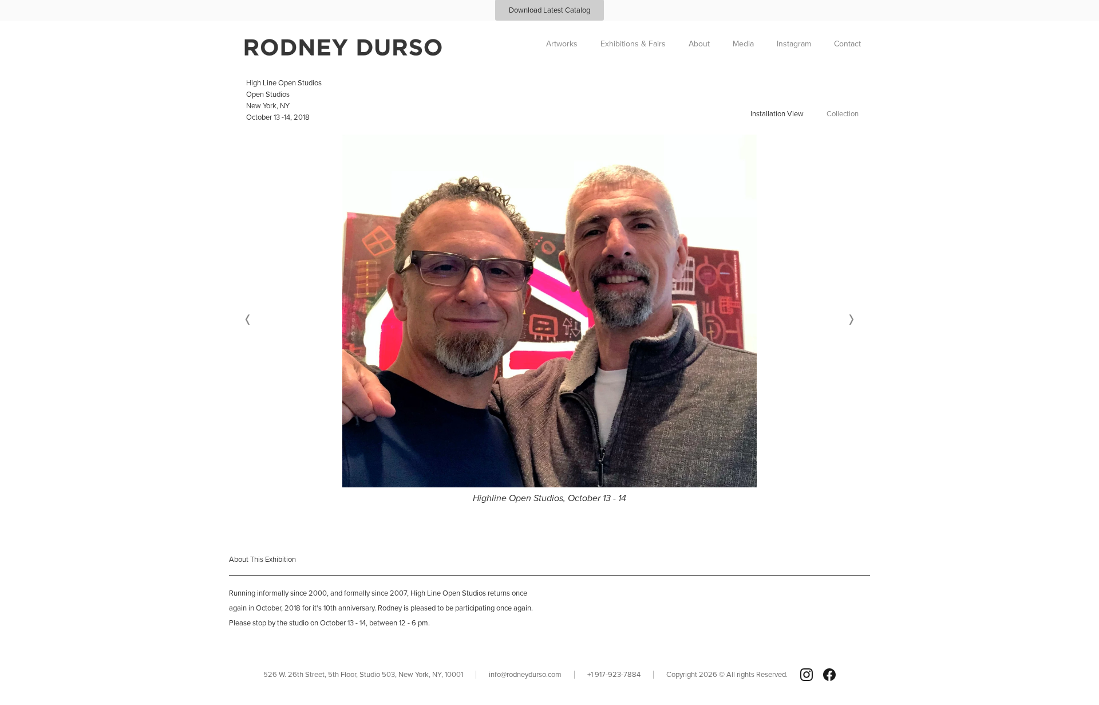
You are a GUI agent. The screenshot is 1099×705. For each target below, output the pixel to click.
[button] (247, 320)
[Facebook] (829, 674)
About (699, 43)
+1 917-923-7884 (614, 674)
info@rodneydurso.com (525, 674)
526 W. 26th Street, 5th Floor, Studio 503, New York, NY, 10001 (363, 674)
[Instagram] (806, 674)
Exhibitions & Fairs (633, 43)
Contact (847, 43)
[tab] (777, 113)
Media (743, 43)
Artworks (562, 43)
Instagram (794, 43)
